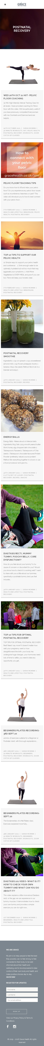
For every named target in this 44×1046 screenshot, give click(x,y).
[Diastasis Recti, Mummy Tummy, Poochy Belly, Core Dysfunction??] (22, 516)
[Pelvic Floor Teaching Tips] (22, 160)
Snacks (24, 477)
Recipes (26, 382)
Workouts (28, 133)
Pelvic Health (33, 130)
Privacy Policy (18, 1018)
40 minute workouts (13, 753)
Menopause (28, 212)
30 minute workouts (13, 130)
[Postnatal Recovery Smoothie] (22, 324)
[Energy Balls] (22, 410)
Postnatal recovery (13, 133)
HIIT (25, 130)
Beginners (28, 753)
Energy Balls (12, 437)
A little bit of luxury (13, 475)
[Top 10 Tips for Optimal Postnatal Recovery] (22, 615)
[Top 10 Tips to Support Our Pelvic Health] (22, 235)
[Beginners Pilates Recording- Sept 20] (22, 786)
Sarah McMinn (29, 128)
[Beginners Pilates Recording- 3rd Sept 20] (22, 704)
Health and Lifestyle (13, 212)
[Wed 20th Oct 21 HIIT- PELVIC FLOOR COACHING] (22, 71)
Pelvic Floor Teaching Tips (20, 183)
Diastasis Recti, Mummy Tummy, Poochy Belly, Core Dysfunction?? (20, 556)
